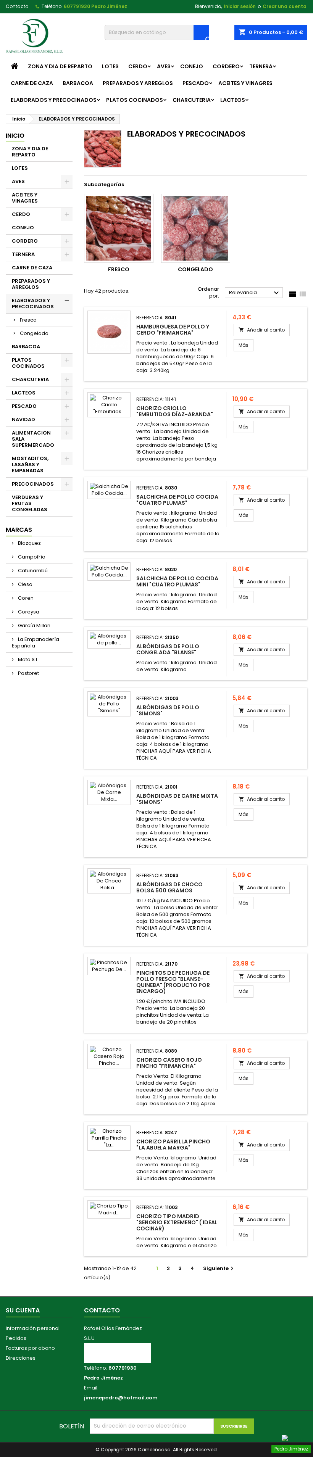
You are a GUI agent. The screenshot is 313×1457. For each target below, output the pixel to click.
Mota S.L (27, 659)
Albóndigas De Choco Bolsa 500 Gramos (169, 887)
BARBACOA (78, 83)
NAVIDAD (23, 419)
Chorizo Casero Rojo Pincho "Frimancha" (169, 1063)
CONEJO (191, 66)
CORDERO (226, 66)
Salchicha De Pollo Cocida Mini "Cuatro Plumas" (177, 581)
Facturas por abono (30, 1348)
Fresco (28, 320)
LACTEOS (232, 100)
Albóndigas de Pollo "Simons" (167, 710)
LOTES (110, 66)
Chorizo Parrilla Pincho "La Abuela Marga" (173, 1144)
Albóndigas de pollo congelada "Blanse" (167, 649)
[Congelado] (196, 228)
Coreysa (28, 611)
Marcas (19, 529)
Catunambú (32, 570)
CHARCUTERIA (192, 100)
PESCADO (195, 83)
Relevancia (255, 293)
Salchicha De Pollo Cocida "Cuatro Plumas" (177, 500)
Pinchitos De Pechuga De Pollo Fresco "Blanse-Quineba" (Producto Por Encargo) (173, 982)
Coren (25, 598)
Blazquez (29, 543)
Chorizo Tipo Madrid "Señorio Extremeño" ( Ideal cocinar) (177, 1222)
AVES (164, 66)
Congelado (34, 333)
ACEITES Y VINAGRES (245, 83)
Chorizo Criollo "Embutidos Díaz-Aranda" (174, 411)
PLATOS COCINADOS (134, 100)
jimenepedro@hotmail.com (121, 1397)
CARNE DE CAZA (32, 83)
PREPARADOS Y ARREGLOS (138, 83)
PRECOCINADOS (33, 484)
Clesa (24, 584)
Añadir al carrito (262, 330)
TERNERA (261, 66)
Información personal (33, 1328)
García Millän (33, 625)
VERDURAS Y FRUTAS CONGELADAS (29, 503)
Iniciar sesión (240, 6)
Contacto (17, 6)
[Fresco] (118, 228)
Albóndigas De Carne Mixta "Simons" (177, 799)
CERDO (137, 66)
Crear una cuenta (285, 6)
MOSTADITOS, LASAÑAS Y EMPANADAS (30, 464)
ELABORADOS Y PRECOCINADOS (54, 100)
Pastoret (28, 673)
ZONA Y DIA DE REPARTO (60, 66)
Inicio (15, 135)
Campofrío (31, 556)
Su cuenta (23, 1310)
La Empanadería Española (35, 642)
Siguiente (219, 1268)
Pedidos (16, 1338)
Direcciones (20, 1358)
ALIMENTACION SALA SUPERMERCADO (33, 439)
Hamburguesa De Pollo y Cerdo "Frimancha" (172, 329)
